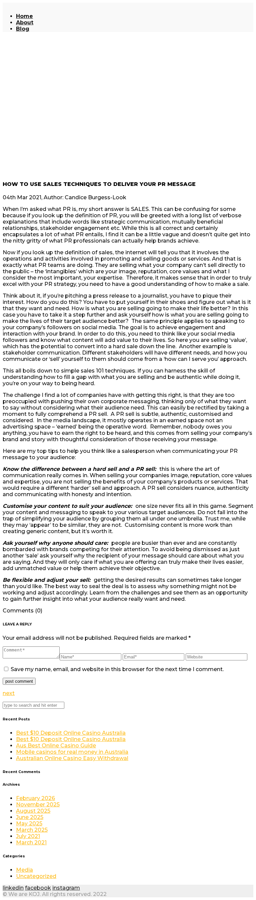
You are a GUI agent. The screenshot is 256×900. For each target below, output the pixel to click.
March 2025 (32, 830)
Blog (22, 29)
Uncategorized (36, 876)
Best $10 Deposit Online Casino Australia (71, 733)
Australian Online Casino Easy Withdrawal (72, 758)
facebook (38, 888)
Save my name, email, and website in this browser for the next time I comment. (117, 669)
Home (24, 16)
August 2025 (33, 811)
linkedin (13, 888)
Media (24, 870)
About (24, 22)
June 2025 (29, 817)
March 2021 (31, 842)
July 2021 (28, 836)
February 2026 (35, 798)
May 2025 (29, 823)
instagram (66, 888)
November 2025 (38, 804)
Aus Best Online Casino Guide (56, 745)
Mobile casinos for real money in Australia (72, 752)
